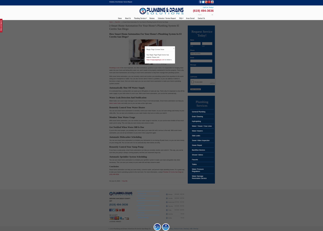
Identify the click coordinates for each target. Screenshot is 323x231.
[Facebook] (200, 3)
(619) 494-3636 (203, 10)
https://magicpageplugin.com (155, 60)
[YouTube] (212, 3)
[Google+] (206, 3)
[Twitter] (203, 3)
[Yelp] (209, 3)
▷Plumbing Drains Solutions (161, 11)
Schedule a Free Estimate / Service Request (120, 2)
